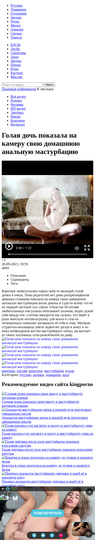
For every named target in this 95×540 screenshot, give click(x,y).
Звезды (16, 61)
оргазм (22, 371)
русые (69, 371)
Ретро (15, 21)
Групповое (19, 13)
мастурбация (53, 371)
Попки (16, 65)
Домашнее (18, 9)
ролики (38, 375)
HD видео (18, 108)
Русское (16, 5)
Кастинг (17, 73)
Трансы (16, 37)
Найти (49, 84)
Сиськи (16, 33)
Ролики (16, 100)
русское (25, 375)
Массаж (16, 77)
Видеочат (18, 124)
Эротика (17, 112)
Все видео (18, 96)
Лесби (15, 49)
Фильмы (17, 104)
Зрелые (16, 17)
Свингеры (18, 53)
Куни (15, 69)
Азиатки (17, 29)
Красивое (18, 120)
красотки (35, 371)
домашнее (53, 375)
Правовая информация (19, 89)
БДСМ (15, 45)
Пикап (16, 116)
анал (66, 375)
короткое (8, 371)
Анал (15, 57)
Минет (16, 25)
